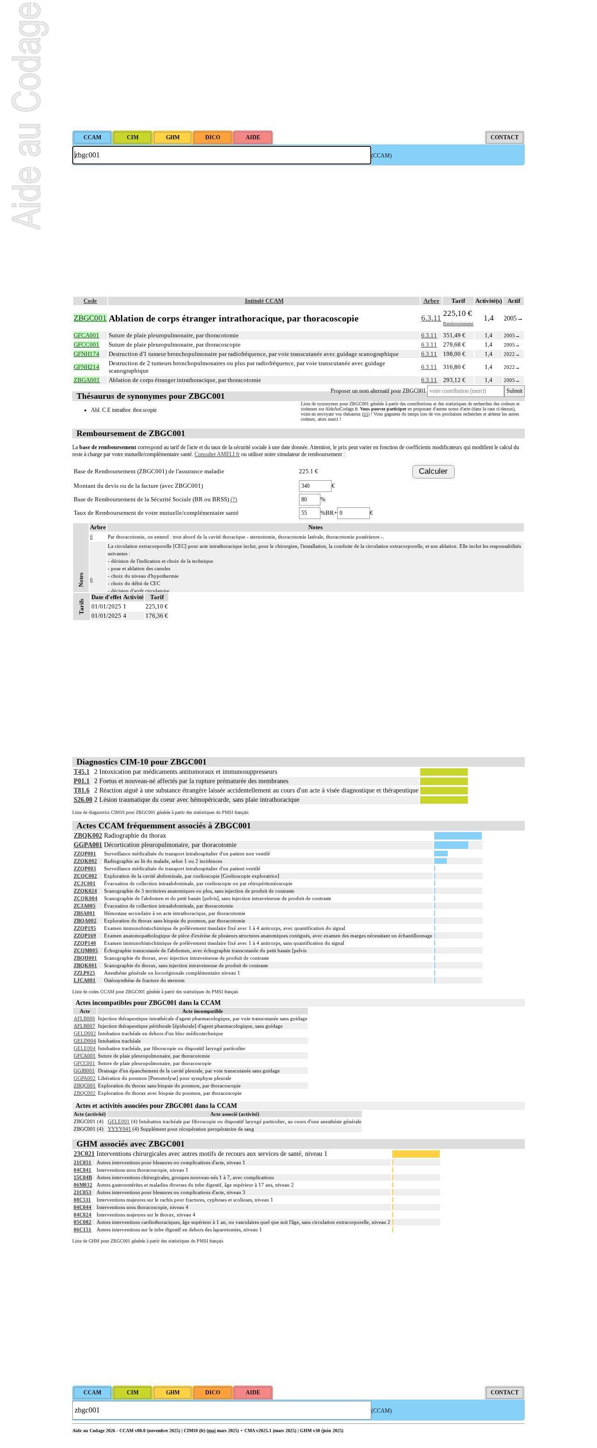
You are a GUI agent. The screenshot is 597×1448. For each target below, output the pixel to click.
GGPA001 (88, 844)
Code (90, 300)
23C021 (84, 1153)
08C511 (82, 1199)
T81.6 (82, 790)
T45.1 (82, 771)
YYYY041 (119, 1129)
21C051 (82, 1162)
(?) (233, 499)
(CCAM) (381, 155)
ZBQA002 (85, 920)
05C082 (82, 1222)
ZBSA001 (84, 913)
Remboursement (458, 323)
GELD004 (85, 1041)
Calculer (433, 471)
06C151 (82, 1229)
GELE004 (85, 1048)
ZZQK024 (85, 891)
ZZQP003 (85, 868)
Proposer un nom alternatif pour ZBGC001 (378, 391)
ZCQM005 (86, 950)
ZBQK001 (85, 965)
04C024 (82, 1214)
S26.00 (83, 799)
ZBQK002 (88, 835)
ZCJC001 (85, 883)
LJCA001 (85, 980)
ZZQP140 (85, 943)
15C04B (83, 1177)
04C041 (82, 1170)
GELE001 (119, 1121)
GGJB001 (84, 1070)
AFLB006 (84, 1018)
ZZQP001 (85, 853)
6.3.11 (431, 318)
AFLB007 (84, 1026)
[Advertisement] (298, 65)
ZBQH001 (85, 958)
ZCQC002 (85, 876)
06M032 (83, 1185)
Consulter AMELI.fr (217, 454)
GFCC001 (84, 1063)
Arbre (431, 300)
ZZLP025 (84, 973)
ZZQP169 (85, 935)
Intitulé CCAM (264, 300)
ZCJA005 (85, 905)
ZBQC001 (85, 1085)
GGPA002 (85, 1078)
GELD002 (85, 1033)
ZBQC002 (85, 1093)
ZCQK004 (85, 898)
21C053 (82, 1192)
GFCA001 (85, 1056)
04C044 (82, 1207)
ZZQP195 (85, 928)
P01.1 (82, 781)
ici (365, 414)
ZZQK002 (85, 861)
